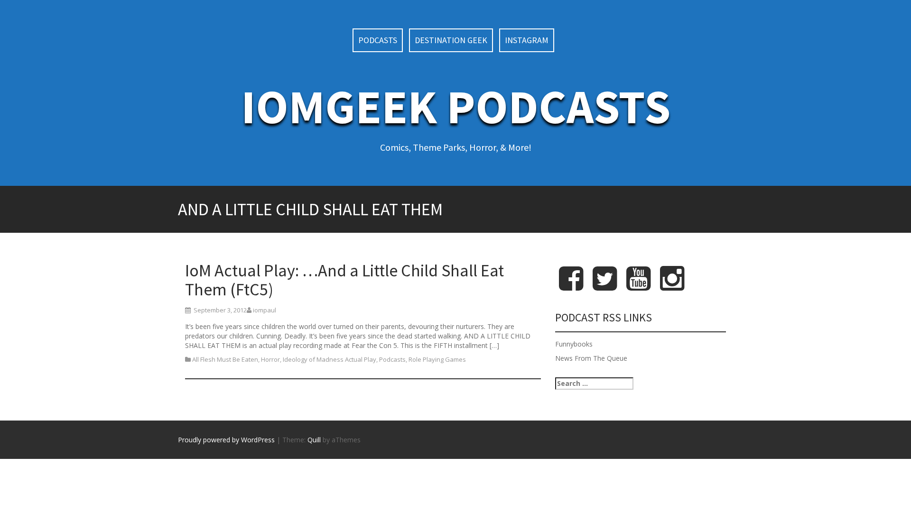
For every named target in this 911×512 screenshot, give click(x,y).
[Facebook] (571, 286)
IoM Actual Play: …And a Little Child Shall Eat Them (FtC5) (344, 280)
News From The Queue (591, 358)
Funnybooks (574, 343)
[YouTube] (638, 286)
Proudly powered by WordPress (226, 439)
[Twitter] (605, 286)
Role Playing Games (437, 359)
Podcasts (377, 40)
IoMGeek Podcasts (455, 106)
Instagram (526, 40)
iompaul (264, 310)
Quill (314, 439)
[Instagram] (672, 286)
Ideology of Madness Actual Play (329, 359)
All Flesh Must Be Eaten (225, 359)
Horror (270, 359)
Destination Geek (451, 40)
